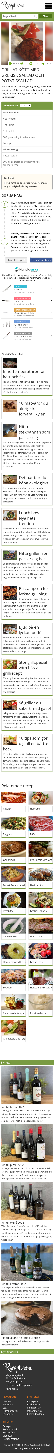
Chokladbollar (34, 1414)
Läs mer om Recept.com (19, 1385)
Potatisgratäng (11, 1438)
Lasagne (7, 1414)
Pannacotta (33, 1407)
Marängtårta (34, 1410)
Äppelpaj (32, 1401)
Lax (4, 1407)
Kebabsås (8, 1432)
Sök (45, 16)
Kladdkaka (32, 1404)
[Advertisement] (26, 1048)
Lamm (6, 1401)
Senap (6, 1426)
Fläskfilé (7, 1404)
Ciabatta (7, 1435)
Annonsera (12, 1388)
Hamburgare (10, 1410)
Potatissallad (10, 1429)
